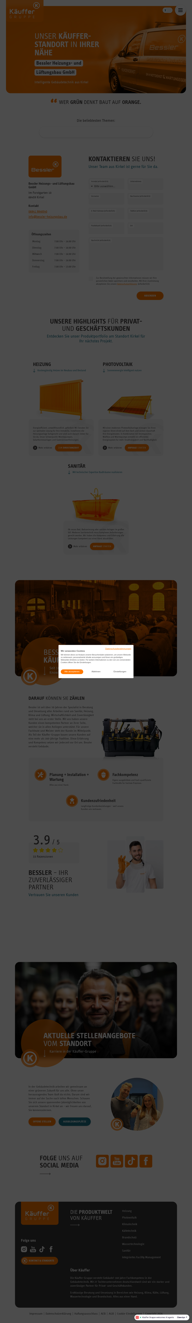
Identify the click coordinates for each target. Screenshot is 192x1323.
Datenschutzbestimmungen (118, 649)
